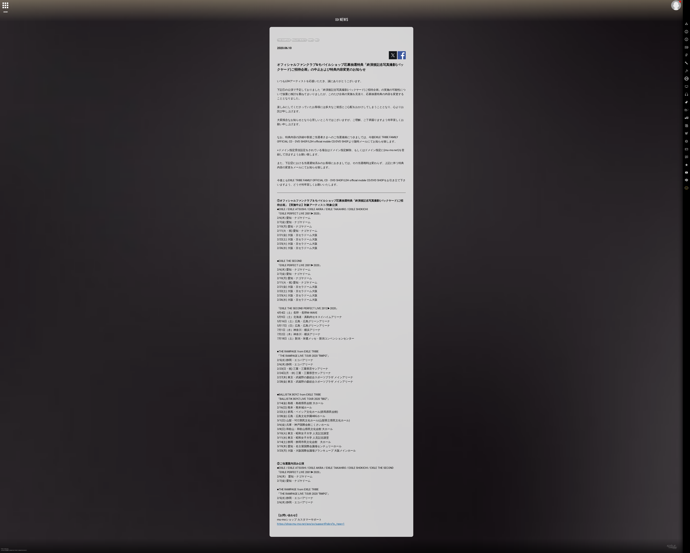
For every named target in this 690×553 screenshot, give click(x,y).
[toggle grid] (5, 5)
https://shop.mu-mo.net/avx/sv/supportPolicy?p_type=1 (310, 524)
